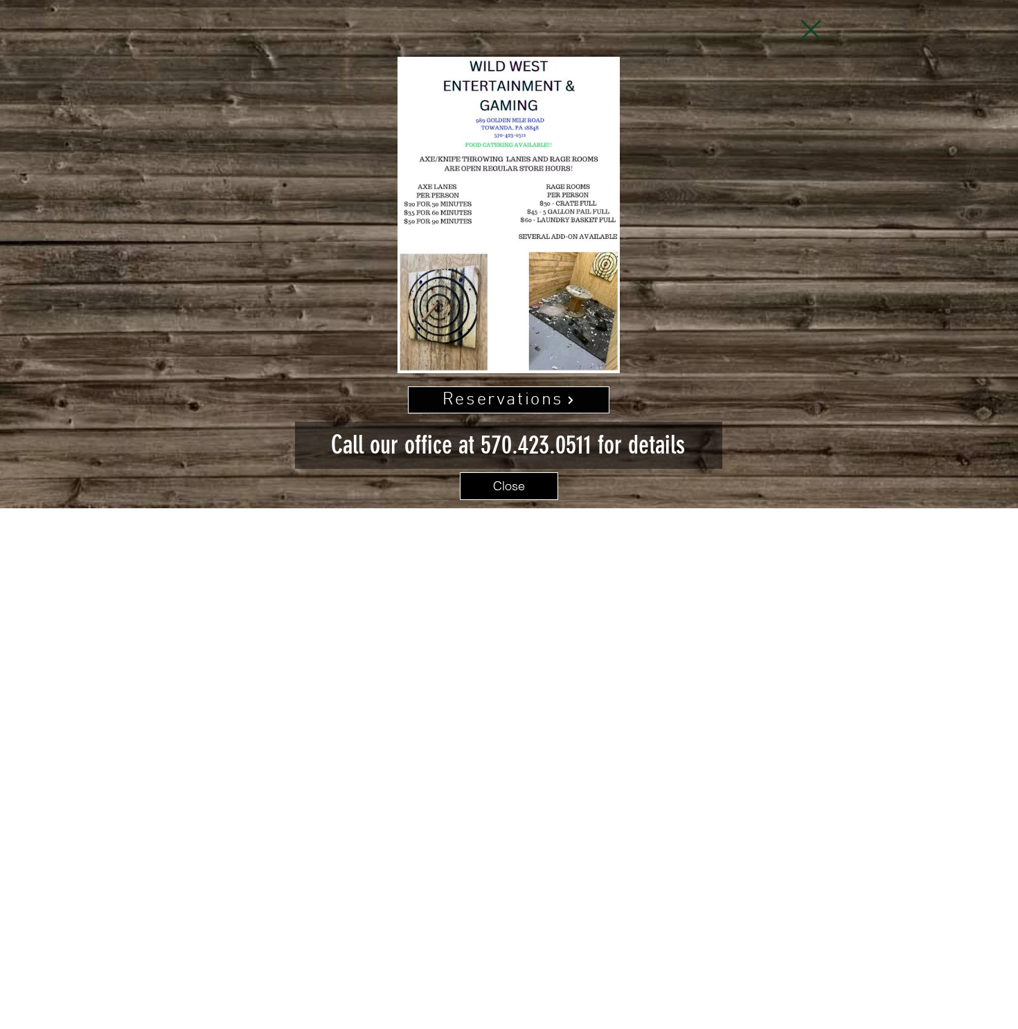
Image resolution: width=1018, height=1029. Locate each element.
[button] (811, 29)
